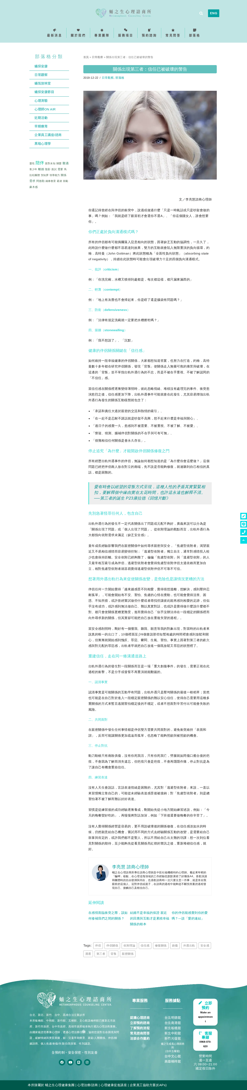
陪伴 (40, 162)
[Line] (79, 1062)
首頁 (86, 57)
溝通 (88, 953)
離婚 (41, 169)
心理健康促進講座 (114, 1085)
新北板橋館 (172, 1028)
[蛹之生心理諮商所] (123, 13)
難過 (66, 163)
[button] (78, 33)
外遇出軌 (189, 945)
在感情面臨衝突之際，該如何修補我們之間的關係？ (108, 915)
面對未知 (50, 163)
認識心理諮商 (140, 1018)
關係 (63, 175)
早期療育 (41, 126)
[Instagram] (87, 1062)
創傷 (175, 945)
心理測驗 (41, 101)
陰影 (48, 169)
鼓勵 (65, 181)
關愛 (59, 163)
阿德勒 (40, 181)
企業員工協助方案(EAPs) (148, 1085)
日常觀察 (41, 75)
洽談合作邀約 (140, 1038)
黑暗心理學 (42, 143)
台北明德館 (172, 1018)
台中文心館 (172, 1056)
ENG (213, 13)
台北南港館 (172, 1023)
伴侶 (98, 945)
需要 (60, 169)
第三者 (100, 953)
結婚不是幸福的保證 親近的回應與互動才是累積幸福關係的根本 (149, 918)
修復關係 (161, 945)
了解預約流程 (140, 1028)
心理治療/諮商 (87, 1085)
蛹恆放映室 (42, 83)
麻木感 (33, 187)
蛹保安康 (41, 66)
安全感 (204, 945)
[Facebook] (62, 1062)
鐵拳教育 (51, 181)
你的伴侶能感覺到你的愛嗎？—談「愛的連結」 (190, 915)
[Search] (201, 13)
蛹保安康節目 (44, 92)
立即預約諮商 (140, 1023)
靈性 (32, 163)
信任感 (145, 945)
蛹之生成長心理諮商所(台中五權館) (172, 1047)
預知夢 (45, 175)
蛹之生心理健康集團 (60, 1085)
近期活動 (41, 118)
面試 (54, 169)
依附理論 (129, 945)
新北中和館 (172, 1033)
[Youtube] (70, 1062)
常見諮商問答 (140, 1033)
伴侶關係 (112, 945)
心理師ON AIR (45, 109)
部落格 (119, 77)
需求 (32, 181)
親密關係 (128, 953)
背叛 (113, 953)
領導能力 (55, 175)
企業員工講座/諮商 (48, 135)
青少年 (33, 169)
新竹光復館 (172, 1038)
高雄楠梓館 (172, 1061)
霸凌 (59, 181)
